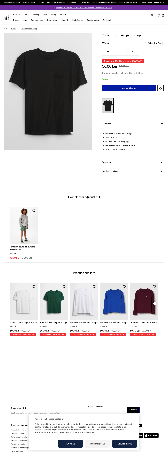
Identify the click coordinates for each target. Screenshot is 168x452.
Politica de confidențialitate (22, 448)
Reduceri (107, 20)
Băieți (53, 15)
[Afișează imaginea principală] (48, 91)
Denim (16, 20)
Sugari (63, 15)
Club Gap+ (72, 2)
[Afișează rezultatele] (152, 15)
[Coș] (163, 15)
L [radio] (132, 52)
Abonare (133, 410)
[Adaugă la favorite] (34, 211)
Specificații (107, 162)
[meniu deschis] (21, 14)
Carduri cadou (93, 20)
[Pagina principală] (5, 29)
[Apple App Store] (151, 435)
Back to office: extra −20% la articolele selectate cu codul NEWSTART (84, 8)
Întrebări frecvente (18, 430)
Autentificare (147, 2)
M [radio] (120, 52)
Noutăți (16, 15)
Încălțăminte (77, 20)
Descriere (106, 124)
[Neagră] (108, 105)
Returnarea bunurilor (19, 437)
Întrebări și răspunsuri (56, 2)
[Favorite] (158, 15)
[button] (160, 88)
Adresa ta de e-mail (95, 406)
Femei (26, 15)
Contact (41, 2)
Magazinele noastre (12, 2)
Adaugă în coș (129, 88)
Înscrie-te (121, 2)
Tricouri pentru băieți (29, 29)
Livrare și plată (29, 2)
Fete (45, 15)
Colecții (64, 20)
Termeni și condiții (18, 444)
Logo (25, 20)
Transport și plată (18, 433)
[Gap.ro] (6, 17)
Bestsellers (52, 20)
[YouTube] (139, 425)
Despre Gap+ (131, 2)
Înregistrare (159, 2)
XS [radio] (108, 52)
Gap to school (37, 20)
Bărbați (36, 15)
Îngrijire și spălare (110, 171)
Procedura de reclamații (20, 441)
